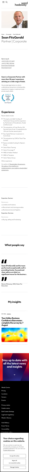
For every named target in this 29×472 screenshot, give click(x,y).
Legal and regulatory (7, 415)
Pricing (3, 391)
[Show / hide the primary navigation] (3, 2)
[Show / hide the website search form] (7, 2)
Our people (8, 34)
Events (3, 400)
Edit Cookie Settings (7, 411)
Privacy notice (5, 405)
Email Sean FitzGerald (7, 65)
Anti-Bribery (5, 423)
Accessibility (5, 429)
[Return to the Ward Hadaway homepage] (21, 4)
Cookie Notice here (9, 450)
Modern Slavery (6, 418)
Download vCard (6, 68)
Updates (9, 314)
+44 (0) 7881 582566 (7, 63)
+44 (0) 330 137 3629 (7, 61)
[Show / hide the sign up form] (14, 374)
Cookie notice (5, 408)
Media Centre (5, 387)
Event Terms (5, 426)
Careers (3, 397)
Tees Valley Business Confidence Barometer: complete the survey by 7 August (12, 321)
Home (2, 34)
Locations (4, 394)
